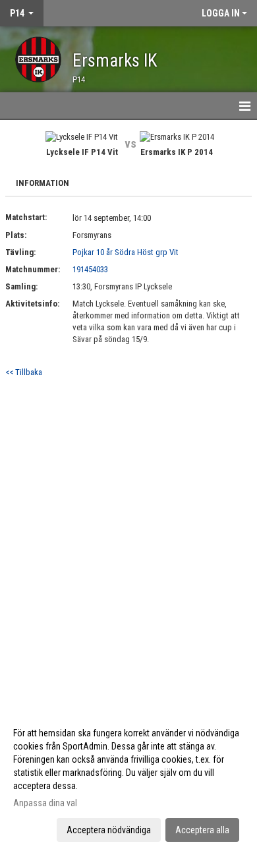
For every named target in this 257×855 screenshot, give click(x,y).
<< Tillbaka (23, 372)
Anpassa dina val (45, 803)
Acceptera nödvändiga (109, 830)
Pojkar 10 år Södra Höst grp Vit (125, 252)
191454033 (90, 269)
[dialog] (128, 781)
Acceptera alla (202, 830)
